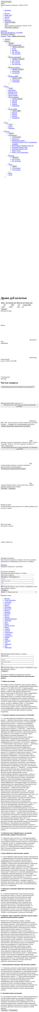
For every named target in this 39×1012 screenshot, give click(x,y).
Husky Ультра (16, 150)
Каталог (7, 13)
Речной (14, 102)
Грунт (6, 123)
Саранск (7, 629)
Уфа (6, 646)
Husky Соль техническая (20, 152)
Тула (6, 642)
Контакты (8, 20)
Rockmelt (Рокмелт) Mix (19, 147)
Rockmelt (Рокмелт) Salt (19, 149)
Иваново (7, 614)
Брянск (7, 605)
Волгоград (8, 609)
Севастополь (9, 632)
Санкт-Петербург (10, 600)
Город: (6, 1)
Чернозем (11, 128)
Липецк (7, 617)
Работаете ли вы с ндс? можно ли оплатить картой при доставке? (19, 405)
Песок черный (13, 95)
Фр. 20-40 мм (16, 54)
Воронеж (7, 612)
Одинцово (8, 620)
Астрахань (8, 602)
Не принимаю (13, 1010)
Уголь (10, 175)
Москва (7, 598)
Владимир (8, 607)
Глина (10, 126)
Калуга (7, 615)
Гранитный (15, 71)
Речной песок (12, 93)
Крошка (14, 50)
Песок (7, 86)
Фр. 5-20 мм (16, 52)
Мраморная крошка (18, 140)
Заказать (4, 309)
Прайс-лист (8, 15)
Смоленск (8, 634)
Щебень (7, 41)
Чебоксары (8, 647)
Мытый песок (12, 92)
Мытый (14, 100)
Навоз (10, 173)
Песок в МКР (12, 109)
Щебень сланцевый (14, 57)
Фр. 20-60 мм (16, 64)
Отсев (14, 48)
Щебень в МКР (13, 76)
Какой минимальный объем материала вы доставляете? (18, 387)
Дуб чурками (16, 170)
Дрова (9, 36)
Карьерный (12, 90)
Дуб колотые (16, 168)
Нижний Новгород (11, 619)
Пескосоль (15, 139)
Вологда (7, 610)
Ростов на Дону (10, 625)
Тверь (6, 639)
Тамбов (7, 637)
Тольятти (7, 641)
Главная (3, 36)
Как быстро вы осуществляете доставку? (13, 468)
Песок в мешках (13, 97)
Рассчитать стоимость (11, 27)
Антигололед (12, 135)
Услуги (7, 18)
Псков (7, 624)
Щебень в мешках (14, 67)
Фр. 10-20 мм (16, 161)
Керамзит (11, 156)
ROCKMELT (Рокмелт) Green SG (23, 145)
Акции (7, 17)
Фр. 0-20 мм (16, 61)
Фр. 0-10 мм (16, 159)
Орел (6, 622)
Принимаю (4, 1010)
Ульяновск (8, 644)
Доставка (4, 488)
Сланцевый (16, 73)
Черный (14, 104)
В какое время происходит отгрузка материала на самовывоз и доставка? (19, 448)
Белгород (8, 603)
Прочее (7, 131)
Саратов (7, 630)
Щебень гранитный (14, 45)
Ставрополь (8, 635)
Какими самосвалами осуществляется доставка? (16, 426)
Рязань (7, 627)
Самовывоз (12, 488)
